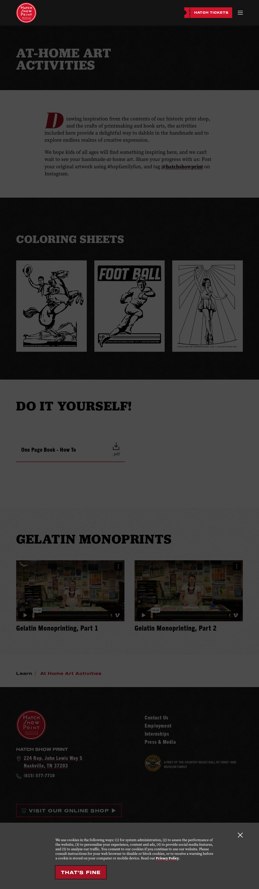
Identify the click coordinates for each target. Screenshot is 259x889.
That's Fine (81, 872)
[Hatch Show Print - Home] (26, 12)
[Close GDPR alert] (240, 835)
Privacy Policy (167, 858)
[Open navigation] (240, 12)
